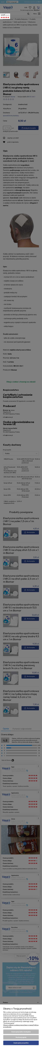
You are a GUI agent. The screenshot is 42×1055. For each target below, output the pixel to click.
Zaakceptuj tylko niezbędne (21, 1032)
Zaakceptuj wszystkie (21, 1043)
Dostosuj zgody (21, 1037)
